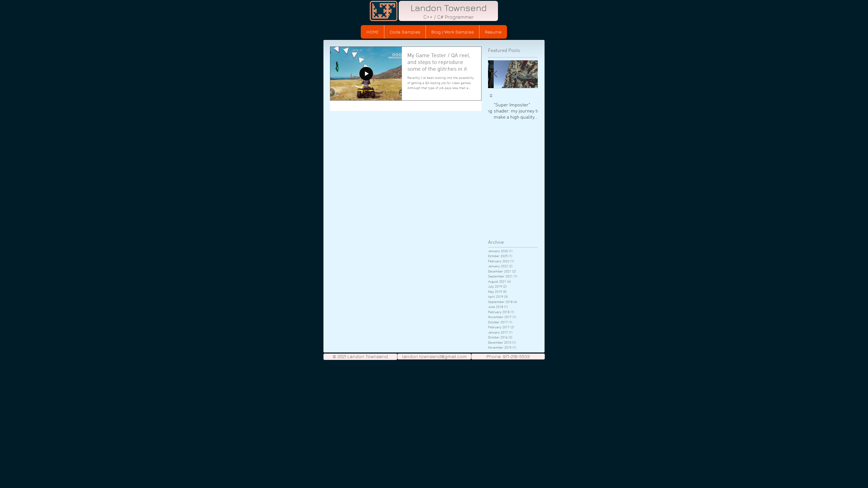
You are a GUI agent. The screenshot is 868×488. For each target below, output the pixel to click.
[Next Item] (530, 74)
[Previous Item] (495, 74)
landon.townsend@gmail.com (434, 356)
